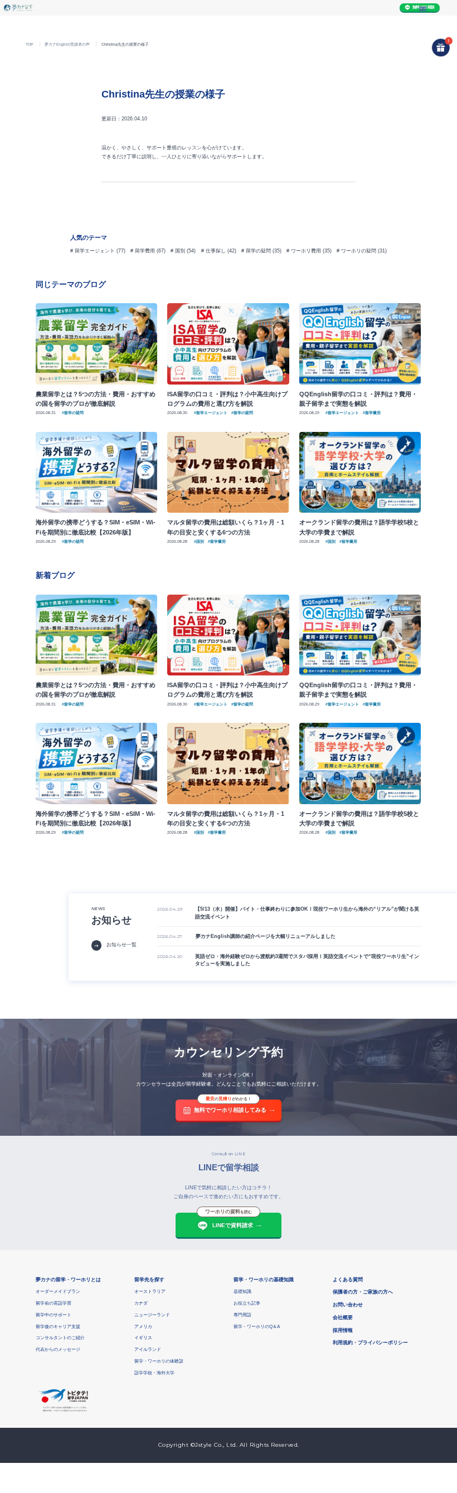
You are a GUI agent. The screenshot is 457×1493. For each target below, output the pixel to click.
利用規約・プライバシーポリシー (370, 1342)
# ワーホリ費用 (303, 251)
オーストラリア (150, 1291)
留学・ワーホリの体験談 (158, 1361)
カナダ (141, 1303)
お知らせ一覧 (121, 944)
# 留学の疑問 (256, 251)
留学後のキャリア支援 (58, 1326)
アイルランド (147, 1349)
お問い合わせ (348, 1304)
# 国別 (178, 251)
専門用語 (242, 1314)
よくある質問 (348, 1279)
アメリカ (143, 1326)
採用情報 (343, 1330)
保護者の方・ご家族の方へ (363, 1292)
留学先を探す (149, 1279)
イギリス (143, 1337)
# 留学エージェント (92, 251)
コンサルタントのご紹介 (60, 1337)
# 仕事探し (213, 251)
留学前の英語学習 (53, 1303)
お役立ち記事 (247, 1303)
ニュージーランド (152, 1314)
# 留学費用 (142, 251)
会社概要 (343, 1317)
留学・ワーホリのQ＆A (257, 1326)
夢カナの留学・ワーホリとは (68, 1279)
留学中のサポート (53, 1314)
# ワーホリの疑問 (356, 251)
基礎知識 (242, 1291)
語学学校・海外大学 (154, 1372)
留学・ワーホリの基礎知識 (264, 1279)
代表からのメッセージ (58, 1349)
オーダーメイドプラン (58, 1291)
